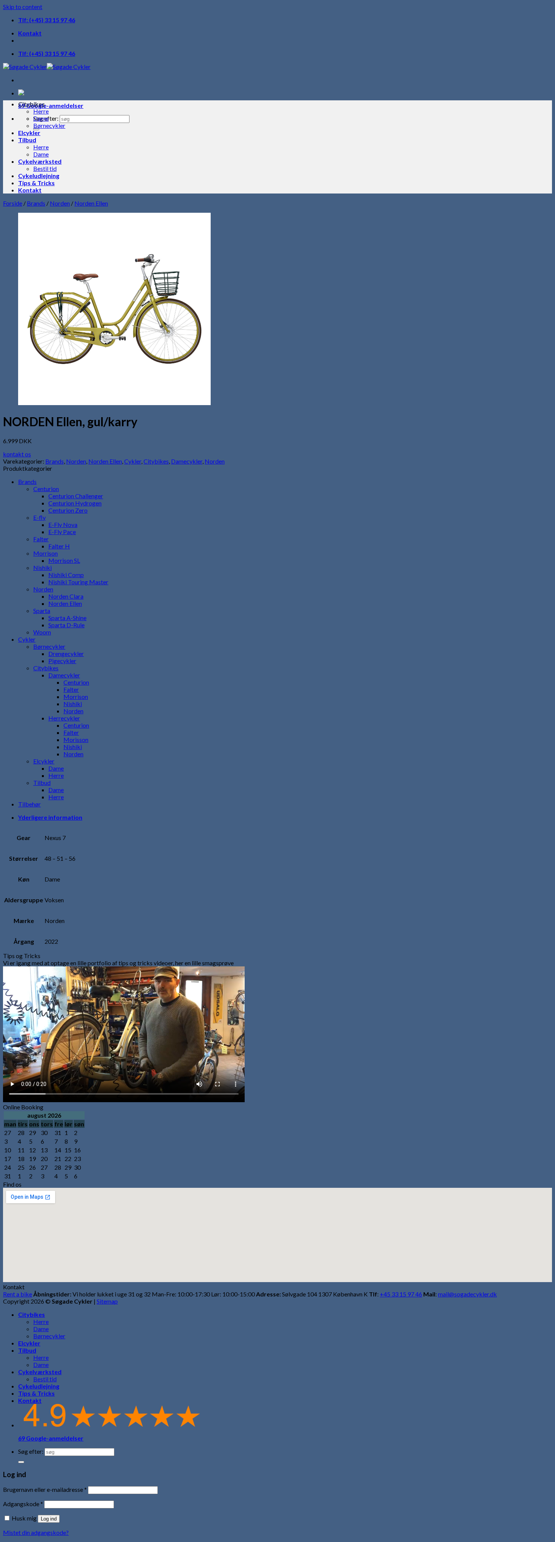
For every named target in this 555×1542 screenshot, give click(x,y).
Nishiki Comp (66, 574)
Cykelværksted (40, 161)
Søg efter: (30, 1451)
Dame (41, 118)
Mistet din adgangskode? (36, 1532)
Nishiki (42, 567)
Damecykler (186, 461)
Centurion (46, 488)
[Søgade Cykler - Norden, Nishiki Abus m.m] (47, 66)
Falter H (59, 546)
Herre (41, 111)
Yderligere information (50, 817)
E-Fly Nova (62, 524)
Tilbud (27, 139)
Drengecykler (66, 653)
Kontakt (30, 33)
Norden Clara (65, 596)
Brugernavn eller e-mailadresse (45, 1489)
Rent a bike (17, 1294)
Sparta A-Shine (67, 617)
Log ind (49, 1519)
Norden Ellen (91, 203)
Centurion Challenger (75, 495)
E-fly (39, 517)
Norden (60, 203)
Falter (41, 538)
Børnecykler (49, 125)
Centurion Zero (68, 510)
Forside (12, 203)
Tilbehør (29, 804)
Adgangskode (23, 1503)
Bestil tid (45, 168)
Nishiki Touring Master (78, 581)
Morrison (45, 553)
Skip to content (22, 6)
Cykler (132, 461)
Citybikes (31, 104)
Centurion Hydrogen (75, 503)
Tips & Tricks (36, 182)
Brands (36, 203)
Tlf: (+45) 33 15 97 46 (46, 19)
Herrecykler (64, 718)
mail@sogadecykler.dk (467, 1294)
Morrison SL (64, 560)
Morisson (75, 739)
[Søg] (21, 1462)
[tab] (285, 817)
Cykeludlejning (38, 175)
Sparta (41, 610)
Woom (42, 632)
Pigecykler (62, 660)
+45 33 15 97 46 (401, 1294)
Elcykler (29, 132)
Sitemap (107, 1301)
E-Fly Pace (62, 531)
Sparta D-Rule (66, 624)
